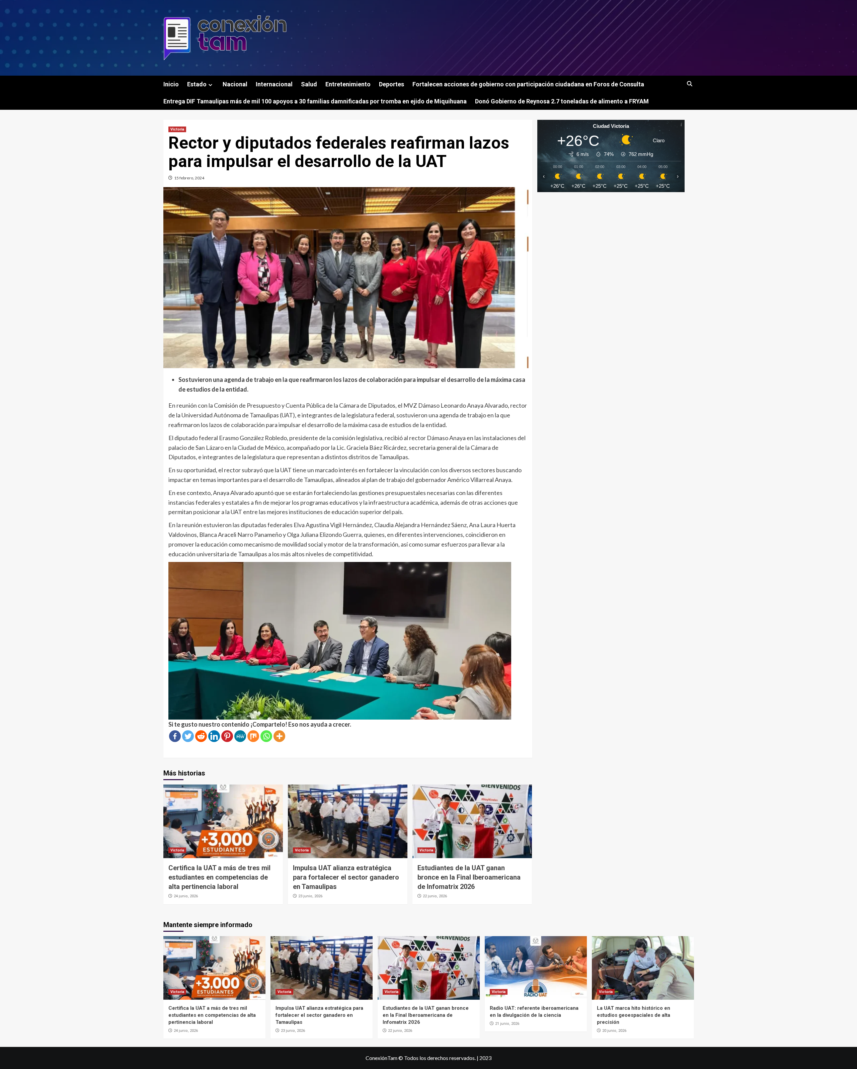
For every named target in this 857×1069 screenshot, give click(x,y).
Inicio (171, 84)
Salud (309, 84)
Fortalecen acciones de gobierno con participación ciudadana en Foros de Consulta (528, 84)
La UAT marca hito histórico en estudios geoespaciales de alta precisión (633, 1015)
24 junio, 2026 (186, 896)
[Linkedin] (214, 736)
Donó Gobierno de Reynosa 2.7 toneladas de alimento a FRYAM (562, 101)
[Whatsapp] (266, 736)
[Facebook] (175, 736)
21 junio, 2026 (507, 1023)
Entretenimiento (348, 84)
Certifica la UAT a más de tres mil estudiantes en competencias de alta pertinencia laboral (219, 877)
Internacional (274, 84)
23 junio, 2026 (310, 896)
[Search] (690, 84)
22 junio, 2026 (435, 896)
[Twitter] (188, 736)
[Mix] (253, 736)
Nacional (235, 84)
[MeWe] (240, 736)
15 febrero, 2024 (189, 177)
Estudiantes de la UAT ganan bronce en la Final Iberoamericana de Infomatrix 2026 (469, 877)
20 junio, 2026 (614, 1031)
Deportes (391, 84)
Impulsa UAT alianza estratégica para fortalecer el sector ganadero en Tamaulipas (346, 877)
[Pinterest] (227, 736)
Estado (197, 84)
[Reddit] (201, 736)
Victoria (177, 129)
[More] (279, 736)
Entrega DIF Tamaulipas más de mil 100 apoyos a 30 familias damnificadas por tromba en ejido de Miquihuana (315, 101)
